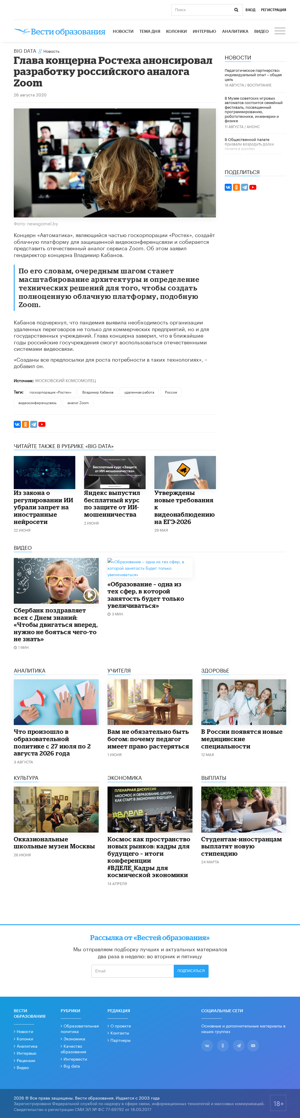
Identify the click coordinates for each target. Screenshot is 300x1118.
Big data (72, 1065)
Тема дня (149, 32)
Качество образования (73, 1048)
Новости (123, 32)
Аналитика (235, 32)
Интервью (204, 32)
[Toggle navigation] (280, 31)
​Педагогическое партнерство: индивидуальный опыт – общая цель (253, 74)
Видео (261, 32)
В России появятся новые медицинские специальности (242, 738)
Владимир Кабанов (97, 391)
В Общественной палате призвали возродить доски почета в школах (249, 143)
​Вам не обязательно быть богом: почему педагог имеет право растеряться (148, 738)
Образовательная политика (80, 1028)
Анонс (253, 126)
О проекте (120, 1025)
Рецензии (26, 1060)
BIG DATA (25, 50)
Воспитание (259, 84)
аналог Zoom (78, 402)
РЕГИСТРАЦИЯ (273, 10)
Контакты (119, 1032)
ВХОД (250, 10)
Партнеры (120, 1040)
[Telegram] (33, 424)
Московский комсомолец (65, 380)
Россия (171, 391)
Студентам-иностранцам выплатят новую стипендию (241, 846)
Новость (51, 50)
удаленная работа (139, 391)
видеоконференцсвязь (37, 402)
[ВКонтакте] (17, 424)
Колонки (176, 32)
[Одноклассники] (25, 424)
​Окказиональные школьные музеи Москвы (54, 842)
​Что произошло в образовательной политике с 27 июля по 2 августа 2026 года (52, 742)
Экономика (74, 1038)
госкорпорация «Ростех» (50, 391)
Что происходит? (264, 154)
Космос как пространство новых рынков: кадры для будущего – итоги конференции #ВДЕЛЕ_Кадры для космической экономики (149, 857)
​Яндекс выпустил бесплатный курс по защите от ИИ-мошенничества (112, 503)
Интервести (75, 1058)
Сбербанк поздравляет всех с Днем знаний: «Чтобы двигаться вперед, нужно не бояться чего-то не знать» (56, 624)
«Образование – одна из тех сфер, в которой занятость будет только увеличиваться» (146, 595)
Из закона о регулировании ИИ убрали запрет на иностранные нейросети (43, 507)
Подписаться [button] (191, 971)
